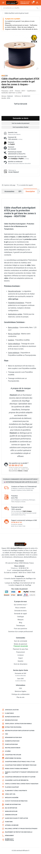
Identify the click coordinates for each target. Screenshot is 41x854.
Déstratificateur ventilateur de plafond (19, 730)
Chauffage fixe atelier (13, 754)
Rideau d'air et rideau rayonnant (16, 768)
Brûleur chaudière (11, 797)
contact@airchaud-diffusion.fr (22, 570)
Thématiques (20, 625)
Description (30, 191)
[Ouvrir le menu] (3, 2)
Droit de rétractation (20, 664)
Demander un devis (20, 118)
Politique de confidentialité (20, 694)
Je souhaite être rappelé (26, 185)
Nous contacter (20, 608)
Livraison (21, 655)
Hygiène (8, 751)
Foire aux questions (20, 628)
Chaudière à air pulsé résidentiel (17, 780)
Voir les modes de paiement (20, 123)
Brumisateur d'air (11, 720)
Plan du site (20, 697)
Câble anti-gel (10, 794)
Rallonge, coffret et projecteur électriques (21, 828)
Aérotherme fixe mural (13, 758)
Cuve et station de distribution (16, 801)
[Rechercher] (37, 8)
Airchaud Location (12, 709)
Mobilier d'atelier (11, 811)
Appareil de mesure (12, 825)
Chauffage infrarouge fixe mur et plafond (20, 777)
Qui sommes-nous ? (20, 605)
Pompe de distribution (13, 804)
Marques (20, 619)
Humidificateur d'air (12, 741)
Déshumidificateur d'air (13, 737)
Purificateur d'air (11, 744)
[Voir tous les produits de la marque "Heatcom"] (4, 76)
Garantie (20, 661)
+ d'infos (20, 139)
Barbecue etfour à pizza (9, 839)
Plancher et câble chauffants (16, 790)
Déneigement (9, 835)
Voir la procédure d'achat (20, 127)
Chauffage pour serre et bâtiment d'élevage (20, 765)
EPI (20, 191)
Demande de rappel (20, 614)
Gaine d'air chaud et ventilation (16, 818)
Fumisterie (9, 821)
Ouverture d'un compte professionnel (20, 631)
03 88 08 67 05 (16, 465)
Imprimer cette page (9, 185)
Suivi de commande (20, 641)
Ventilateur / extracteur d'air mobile (18, 723)
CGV (20, 688)
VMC (6, 734)
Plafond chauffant (12, 787)
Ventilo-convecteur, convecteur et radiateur (21, 783)
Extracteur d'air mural (13, 727)
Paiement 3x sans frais (20, 649)
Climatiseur (9, 713)
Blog (20, 622)
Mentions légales (20, 691)
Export (20, 658)
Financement (20, 652)
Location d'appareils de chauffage (20, 585)
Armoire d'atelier (11, 814)
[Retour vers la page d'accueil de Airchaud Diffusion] (12, 2)
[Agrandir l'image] (37, 68)
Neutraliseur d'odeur (12, 747)
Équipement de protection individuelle (18, 832)
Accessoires (9, 191)
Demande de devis (20, 611)
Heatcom (10, 96)
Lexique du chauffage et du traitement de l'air (20, 583)
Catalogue (20, 617)
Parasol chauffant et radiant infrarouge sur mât (21, 772)
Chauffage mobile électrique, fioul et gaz (20, 761)
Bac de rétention (11, 808)
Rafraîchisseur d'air (12, 716)
